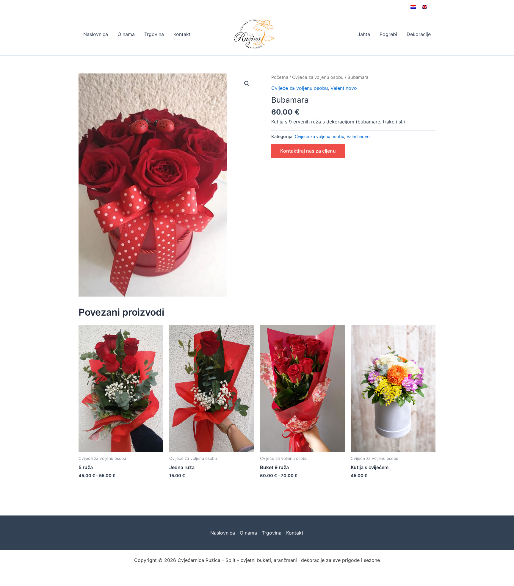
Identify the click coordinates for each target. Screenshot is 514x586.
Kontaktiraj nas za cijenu (308, 151)
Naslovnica (95, 34)
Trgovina (154, 34)
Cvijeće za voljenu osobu (318, 77)
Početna (279, 77)
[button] (247, 83)
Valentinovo (343, 88)
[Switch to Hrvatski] (413, 6)
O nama (126, 34)
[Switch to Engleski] (424, 6)
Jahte (364, 34)
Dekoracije (419, 34)
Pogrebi (388, 34)
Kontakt (182, 34)
